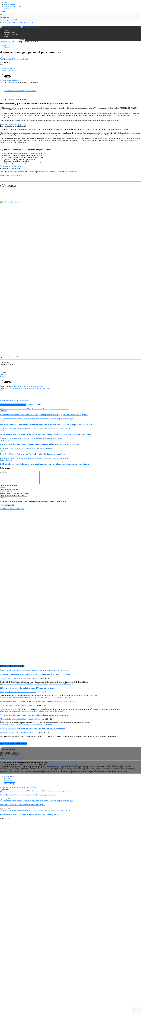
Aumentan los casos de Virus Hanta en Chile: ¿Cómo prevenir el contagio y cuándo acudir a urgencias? (44, 415)
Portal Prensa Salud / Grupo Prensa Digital (14, 59)
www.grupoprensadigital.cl (65, 764)
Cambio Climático (6, 460)
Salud (2, 420)
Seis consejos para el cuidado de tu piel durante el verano (30, 388)
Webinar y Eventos (10, 4)
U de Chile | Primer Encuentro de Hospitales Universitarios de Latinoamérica (32, 454)
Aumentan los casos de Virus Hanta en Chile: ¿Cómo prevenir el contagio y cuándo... (36, 674)
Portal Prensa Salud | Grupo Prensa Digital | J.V (20, 692)
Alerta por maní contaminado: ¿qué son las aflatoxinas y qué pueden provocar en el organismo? (41, 444)
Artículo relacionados (13, 405)
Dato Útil (7, 45)
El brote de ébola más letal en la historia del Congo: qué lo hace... (27, 688)
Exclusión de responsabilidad (26, 787)
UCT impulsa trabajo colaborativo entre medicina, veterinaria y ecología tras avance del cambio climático (44, 464)
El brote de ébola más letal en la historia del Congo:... (22, 805)
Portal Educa (8, 780)
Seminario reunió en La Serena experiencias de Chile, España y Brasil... (30, 814)
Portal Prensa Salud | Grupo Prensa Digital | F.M (21, 732)
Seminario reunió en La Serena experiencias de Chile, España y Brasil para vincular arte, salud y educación (45, 434)
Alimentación (4, 440)
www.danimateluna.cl (15, 175)
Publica (6, 8)
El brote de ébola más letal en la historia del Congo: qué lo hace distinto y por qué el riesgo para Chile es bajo (46, 424)
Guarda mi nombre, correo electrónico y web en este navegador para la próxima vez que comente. (34, 501)
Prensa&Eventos (9, 782)
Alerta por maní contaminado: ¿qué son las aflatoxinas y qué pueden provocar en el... (36, 715)
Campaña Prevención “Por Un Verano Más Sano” (27, 386)
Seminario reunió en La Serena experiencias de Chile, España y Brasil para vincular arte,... (38, 701)
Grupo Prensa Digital (8, 787)
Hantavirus (3, 411)
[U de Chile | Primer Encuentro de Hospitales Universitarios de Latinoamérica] (26, 448)
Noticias (6, 2)
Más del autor (33, 405)
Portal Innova (8, 778)
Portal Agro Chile (10, 776)
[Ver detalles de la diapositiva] (20, 91)
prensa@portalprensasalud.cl (14, 759)
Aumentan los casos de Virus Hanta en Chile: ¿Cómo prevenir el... (28, 795)
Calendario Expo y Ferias (12, 6)
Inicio (2, 42)
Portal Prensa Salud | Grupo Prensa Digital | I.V (23, 678)
